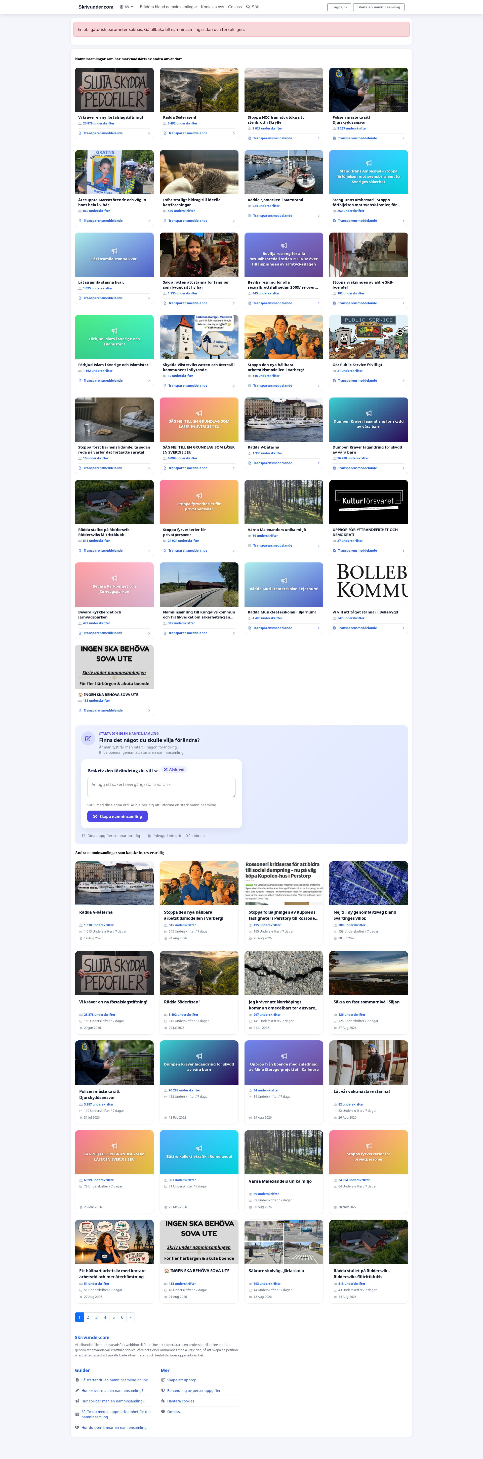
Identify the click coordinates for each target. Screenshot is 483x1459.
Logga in (339, 7)
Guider (82, 1370)
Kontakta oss (212, 7)
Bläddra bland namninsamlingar (168, 7)
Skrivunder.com (95, 7)
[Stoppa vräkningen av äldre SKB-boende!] (368, 271)
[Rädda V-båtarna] (284, 433)
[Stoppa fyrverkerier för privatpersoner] (199, 518)
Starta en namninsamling (378, 7)
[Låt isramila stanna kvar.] (114, 268)
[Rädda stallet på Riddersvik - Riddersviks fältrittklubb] (114, 518)
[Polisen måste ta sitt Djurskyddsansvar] (368, 106)
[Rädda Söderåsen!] (199, 103)
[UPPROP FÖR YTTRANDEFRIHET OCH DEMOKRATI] (368, 518)
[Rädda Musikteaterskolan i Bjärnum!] (284, 598)
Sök (255, 7)
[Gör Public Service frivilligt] (368, 350)
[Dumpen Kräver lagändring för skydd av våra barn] (368, 435)
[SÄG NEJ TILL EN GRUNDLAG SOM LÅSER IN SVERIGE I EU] (199, 435)
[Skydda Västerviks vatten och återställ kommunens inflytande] (199, 353)
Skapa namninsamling (121, 816)
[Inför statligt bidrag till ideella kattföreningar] (199, 188)
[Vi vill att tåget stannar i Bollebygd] (368, 598)
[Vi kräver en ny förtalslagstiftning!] (114, 103)
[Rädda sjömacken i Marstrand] (284, 186)
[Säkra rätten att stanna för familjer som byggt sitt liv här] (199, 271)
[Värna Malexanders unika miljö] (284, 515)
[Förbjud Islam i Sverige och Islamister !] (114, 350)
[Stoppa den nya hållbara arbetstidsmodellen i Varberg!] (284, 353)
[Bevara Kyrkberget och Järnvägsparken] (114, 600)
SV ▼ (129, 7)
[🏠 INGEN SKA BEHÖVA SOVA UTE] (114, 680)
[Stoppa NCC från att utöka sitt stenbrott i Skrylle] (284, 106)
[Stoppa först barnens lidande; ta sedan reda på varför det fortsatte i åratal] (114, 435)
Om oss (235, 7)
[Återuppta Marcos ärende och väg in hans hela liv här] (114, 188)
